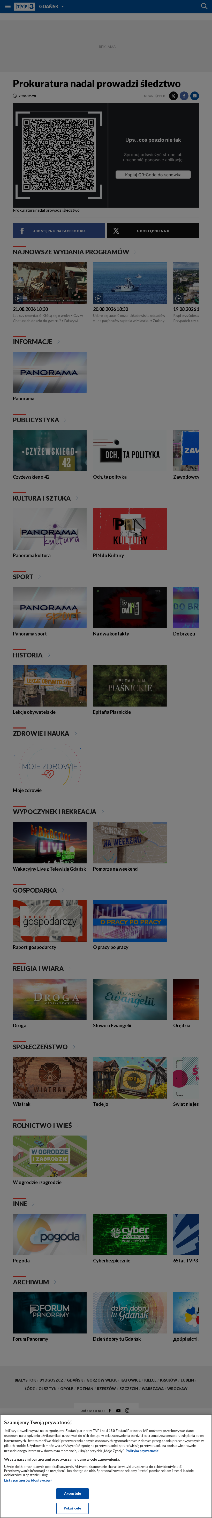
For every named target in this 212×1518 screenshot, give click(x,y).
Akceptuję (72, 1493)
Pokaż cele (72, 1508)
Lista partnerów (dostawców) (27, 1480)
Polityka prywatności (143, 1451)
